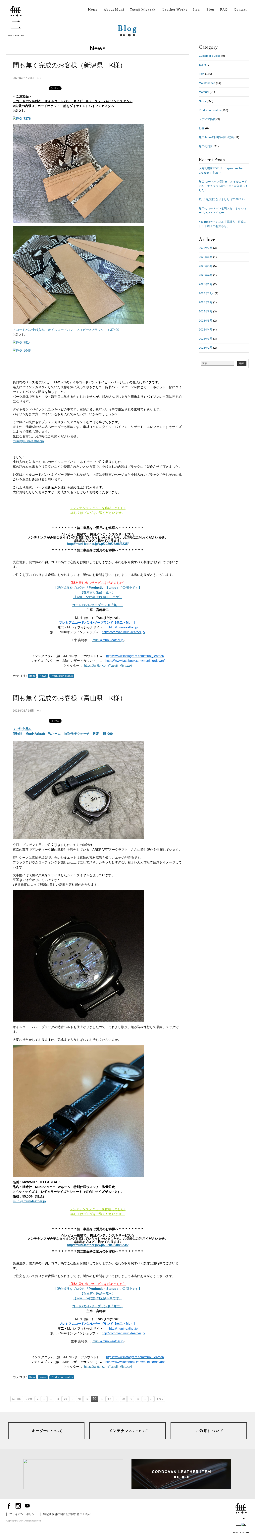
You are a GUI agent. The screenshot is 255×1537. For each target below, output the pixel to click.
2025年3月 (205, 338)
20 (58, 1399)
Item (196, 10)
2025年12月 (206, 293)
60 (123, 1399)
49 (86, 1399)
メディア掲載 (207, 119)
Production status (62, 676)
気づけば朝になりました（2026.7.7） (222, 199)
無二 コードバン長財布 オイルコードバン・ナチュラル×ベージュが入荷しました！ (223, 186)
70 (130, 1399)
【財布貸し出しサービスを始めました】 (97, 582)
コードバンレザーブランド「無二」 (97, 605)
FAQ (224, 10)
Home (93, 10)
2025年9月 (205, 302)
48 (79, 1399)
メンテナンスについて (128, 1431)
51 (102, 1399)
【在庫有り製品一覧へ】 (97, 592)
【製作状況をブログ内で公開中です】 (98, 587)
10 (50, 1399)
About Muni (114, 10)
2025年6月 (205, 311)
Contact (240, 10)
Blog (210, 10)
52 (109, 1399)
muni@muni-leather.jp (28, 441)
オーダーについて (47, 1431)
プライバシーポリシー (23, 1514)
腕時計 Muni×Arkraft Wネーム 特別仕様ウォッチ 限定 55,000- (63, 733)
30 (65, 1399)
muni (108, 640)
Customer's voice (210, 55)
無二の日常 (206, 146)
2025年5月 (205, 320)
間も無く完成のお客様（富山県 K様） (69, 698)
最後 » (159, 1399)
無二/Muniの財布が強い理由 (216, 137)
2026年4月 (205, 275)
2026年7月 (205, 247)
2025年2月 (205, 347)
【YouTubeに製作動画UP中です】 (97, 597)
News (42, 676)
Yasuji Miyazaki (143, 10)
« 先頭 (29, 1399)
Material (204, 91)
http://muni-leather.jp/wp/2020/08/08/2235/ (97, 543)
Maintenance (207, 83)
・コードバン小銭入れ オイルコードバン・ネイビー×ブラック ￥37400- (66, 330)
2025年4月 (205, 329)
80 (138, 1399)
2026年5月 (205, 266)
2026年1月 (205, 284)
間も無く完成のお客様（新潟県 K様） (69, 65)
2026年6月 (205, 257)
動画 (201, 128)
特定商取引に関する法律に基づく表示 (67, 1514)
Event (202, 64)
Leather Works (175, 10)
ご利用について (210, 1431)
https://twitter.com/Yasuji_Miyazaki (108, 665)
